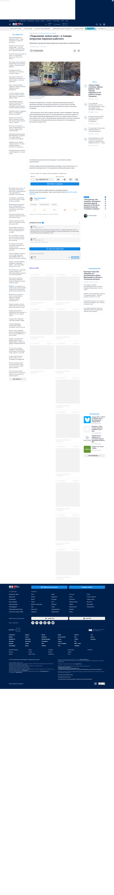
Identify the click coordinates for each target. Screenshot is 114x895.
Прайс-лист (12, 573)
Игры (66, 20)
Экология (89, 578)
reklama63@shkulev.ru (84, 636)
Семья (71, 588)
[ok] (40, 599)
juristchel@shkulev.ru (44, 647)
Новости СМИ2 (34, 268)
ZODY (62, 20)
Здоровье (34, 588)
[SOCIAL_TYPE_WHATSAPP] (76, 179)
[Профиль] (104, 24)
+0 (74, 235)
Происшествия (73, 578)
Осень (71, 573)
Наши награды (13, 578)
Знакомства (30, 20)
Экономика (90, 581)
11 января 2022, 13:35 (34, 46)
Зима (52, 571)
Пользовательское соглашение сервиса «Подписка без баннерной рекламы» (75, 655)
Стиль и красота (91, 573)
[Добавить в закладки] (74, 50)
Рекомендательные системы (64, 653)
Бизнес (33, 573)
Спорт (88, 571)
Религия (71, 585)
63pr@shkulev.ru (78, 640)
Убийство (54, 204)
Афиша (43, 20)
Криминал (54, 573)
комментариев (38, 50)
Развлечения (72, 583)
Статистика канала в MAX (16, 588)
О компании (12, 576)
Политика (72, 576)
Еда (32, 583)
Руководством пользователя (64, 643)
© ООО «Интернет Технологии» (16, 660)
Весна (33, 576)
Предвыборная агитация (15, 585)
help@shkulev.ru (19, 648)
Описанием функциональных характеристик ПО (68, 644)
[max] (44, 599)
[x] (48, 599)
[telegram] (32, 599)
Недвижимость (13, 20)
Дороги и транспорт (36, 581)
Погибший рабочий (44, 204)
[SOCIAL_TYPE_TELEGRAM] (64, 179)
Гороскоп (48, 20)
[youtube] (53, 599)
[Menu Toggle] (10, 24)
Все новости (17, 34)
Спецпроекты (90, 583)
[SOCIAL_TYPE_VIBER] (70, 179)
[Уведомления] (100, 24)
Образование (55, 588)
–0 (78, 235)
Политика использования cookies (65, 651)
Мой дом (53, 581)
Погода (37, 20)
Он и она (71, 571)
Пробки (57, 24)
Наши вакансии (13, 581)
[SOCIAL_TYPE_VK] (58, 179)
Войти (35, 258)
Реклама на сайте (14, 571)
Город (32, 578)
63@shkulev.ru (26, 646)
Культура (53, 576)
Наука (53, 583)
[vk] (36, 599)
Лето (52, 578)
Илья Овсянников (40, 198)
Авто (32, 571)
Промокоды (22, 20)
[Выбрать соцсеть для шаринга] (78, 50)
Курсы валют (56, 20)
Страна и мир (90, 576)
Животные (34, 585)
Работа (71, 581)
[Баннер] (90, 28)
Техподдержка (13, 583)
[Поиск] (97, 24)
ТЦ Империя (34, 204)
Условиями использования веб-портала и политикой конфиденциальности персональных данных (80, 645)
